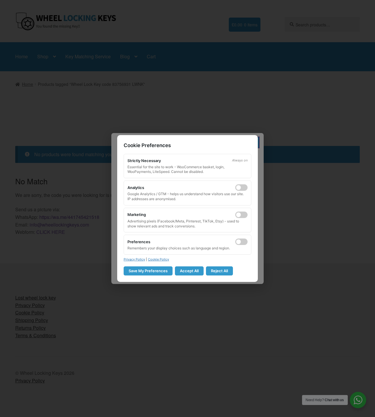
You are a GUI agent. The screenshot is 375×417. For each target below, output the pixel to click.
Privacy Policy (134, 259)
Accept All (189, 270)
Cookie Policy (158, 259)
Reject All (219, 270)
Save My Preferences (148, 270)
